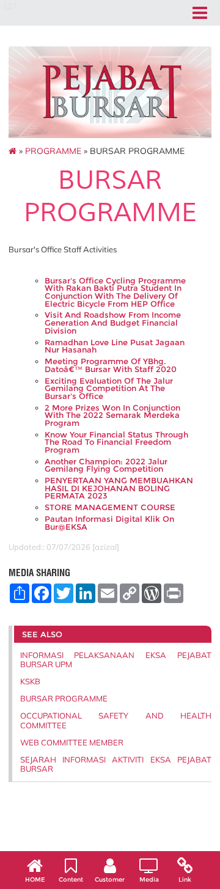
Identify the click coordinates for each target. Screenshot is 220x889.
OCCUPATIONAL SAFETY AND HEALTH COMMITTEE (115, 720)
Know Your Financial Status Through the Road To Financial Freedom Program (116, 442)
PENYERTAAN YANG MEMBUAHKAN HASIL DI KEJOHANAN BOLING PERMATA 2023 (119, 488)
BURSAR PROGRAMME (64, 698)
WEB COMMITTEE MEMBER (71, 742)
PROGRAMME (53, 150)
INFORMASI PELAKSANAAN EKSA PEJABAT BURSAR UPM (115, 659)
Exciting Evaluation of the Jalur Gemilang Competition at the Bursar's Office (109, 388)
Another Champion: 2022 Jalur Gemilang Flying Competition (106, 465)
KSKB (30, 681)
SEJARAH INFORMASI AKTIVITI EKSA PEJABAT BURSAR (115, 764)
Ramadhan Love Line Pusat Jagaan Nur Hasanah (115, 346)
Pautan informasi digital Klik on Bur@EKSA (109, 523)
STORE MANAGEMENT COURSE (110, 507)
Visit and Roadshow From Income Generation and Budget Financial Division (113, 322)
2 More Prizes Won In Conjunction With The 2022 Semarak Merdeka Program (112, 415)
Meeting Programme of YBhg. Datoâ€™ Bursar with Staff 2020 (111, 365)
